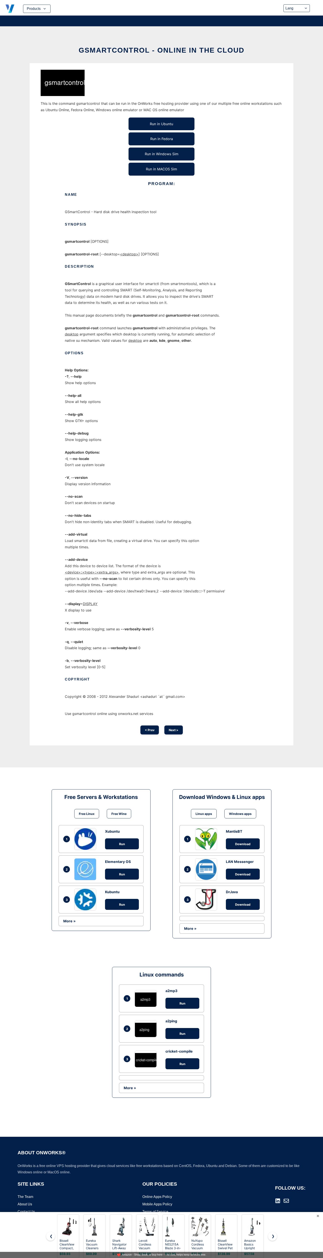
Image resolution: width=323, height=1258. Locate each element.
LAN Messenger (240, 861)
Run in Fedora (161, 139)
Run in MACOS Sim (161, 169)
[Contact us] (286, 1200)
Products (34, 9)
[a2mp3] (146, 998)
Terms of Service (155, 1211)
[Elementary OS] (86, 869)
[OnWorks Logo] (10, 8)
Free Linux (86, 814)
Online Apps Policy (157, 1197)
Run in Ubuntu (161, 124)
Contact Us (26, 1211)
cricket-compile (179, 1051)
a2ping (171, 1021)
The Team (25, 1197)
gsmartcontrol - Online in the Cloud (161, 50)
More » (69, 921)
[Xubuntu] (86, 839)
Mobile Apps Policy (157, 1204)
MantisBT (234, 831)
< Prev (149, 730)
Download (242, 844)
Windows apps (240, 814)
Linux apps (204, 814)
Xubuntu (112, 831)
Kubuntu (112, 892)
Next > (173, 730)
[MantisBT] (207, 839)
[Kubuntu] (86, 900)
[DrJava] (207, 900)
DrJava (232, 892)
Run (122, 844)
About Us (25, 1204)
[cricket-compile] (146, 1059)
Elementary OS (118, 861)
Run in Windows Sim (161, 154)
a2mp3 (171, 991)
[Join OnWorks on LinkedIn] (277, 1200)
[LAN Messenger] (207, 869)
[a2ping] (146, 1028)
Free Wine (119, 814)
